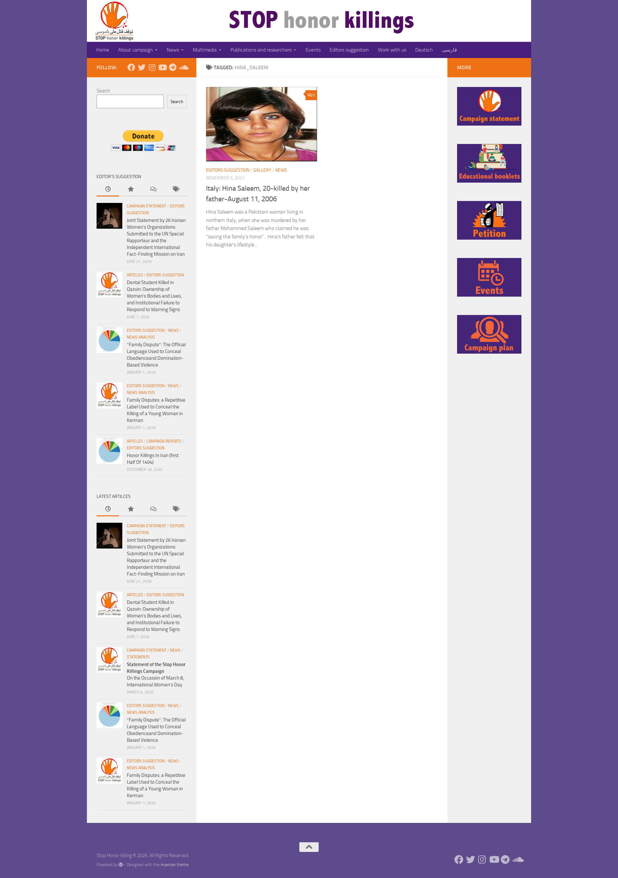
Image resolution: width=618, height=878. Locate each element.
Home (102, 50)
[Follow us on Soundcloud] (183, 67)
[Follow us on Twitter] (141, 67)
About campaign (135, 50)
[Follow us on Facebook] (131, 67)
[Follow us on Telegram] (172, 67)
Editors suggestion (349, 50)
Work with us (392, 50)
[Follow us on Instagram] (152, 67)
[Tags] (175, 189)
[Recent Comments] (153, 189)
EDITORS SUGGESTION (227, 170)
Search (103, 91)
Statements (138, 657)
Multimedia (205, 50)
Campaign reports (163, 441)
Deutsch (424, 50)
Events (313, 50)
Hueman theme (175, 864)
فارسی (449, 50)
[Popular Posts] (130, 189)
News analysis (141, 337)
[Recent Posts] (108, 189)
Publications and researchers (261, 50)
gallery (262, 170)
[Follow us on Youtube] (162, 67)
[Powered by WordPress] (121, 865)
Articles (135, 275)
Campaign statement (146, 206)
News (173, 50)
